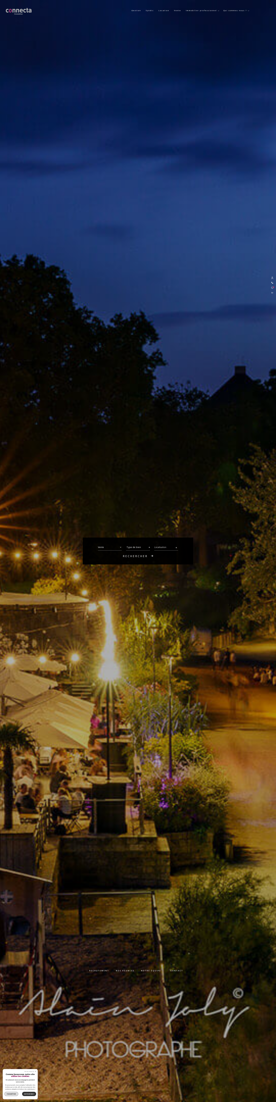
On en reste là (29, 1071)
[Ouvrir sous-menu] (218, 10)
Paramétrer (11, 1094)
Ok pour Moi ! (29, 1094)
